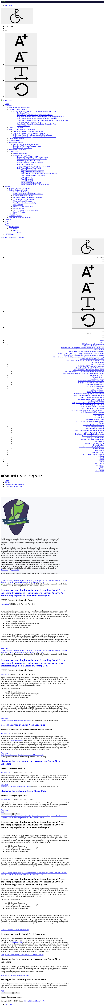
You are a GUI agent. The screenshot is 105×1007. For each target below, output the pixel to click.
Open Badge (15, 570)
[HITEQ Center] (6, 100)
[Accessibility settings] (17, 16)
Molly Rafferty (5, 733)
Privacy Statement (30, 1001)
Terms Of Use (40, 1001)
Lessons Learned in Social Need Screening (15, 720)
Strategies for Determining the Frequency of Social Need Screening (22, 755)
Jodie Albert (5, 604)
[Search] (103, 331)
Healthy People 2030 (16, 740)
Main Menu (9, 5)
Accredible (4, 570)
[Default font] (21, 90)
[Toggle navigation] (103, 335)
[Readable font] (21, 73)
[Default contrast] (103, 259)
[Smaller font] (21, 57)
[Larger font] (21, 41)
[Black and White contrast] (6, 30)
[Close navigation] (103, 337)
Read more (4, 648)
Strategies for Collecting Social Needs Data (15, 786)
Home (7, 481)
